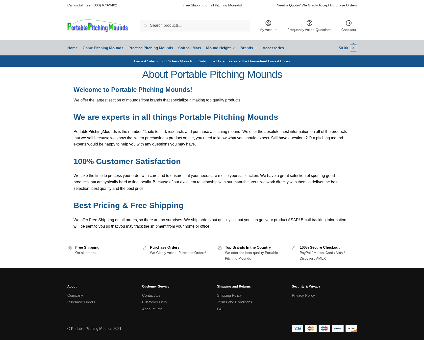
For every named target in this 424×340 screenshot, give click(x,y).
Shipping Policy (229, 295)
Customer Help (154, 302)
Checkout (348, 30)
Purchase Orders (81, 302)
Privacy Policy (303, 295)
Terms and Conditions (234, 302)
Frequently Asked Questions (309, 30)
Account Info (152, 309)
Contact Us (151, 295)
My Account (268, 30)
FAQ (220, 309)
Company (75, 295)
